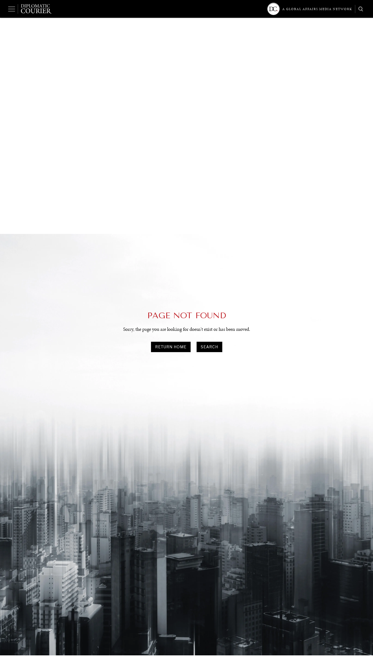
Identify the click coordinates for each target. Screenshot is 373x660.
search (209, 346)
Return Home (171, 346)
